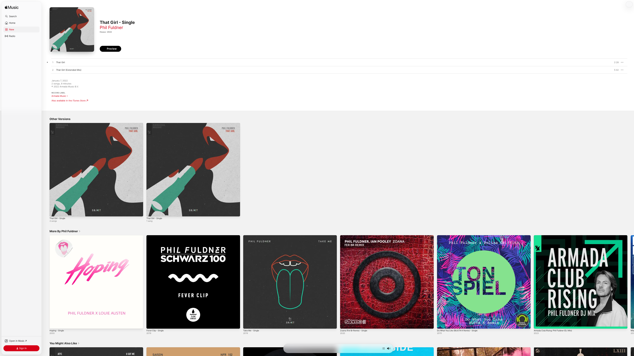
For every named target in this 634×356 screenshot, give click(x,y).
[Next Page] (630, 282)
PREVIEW (615, 62)
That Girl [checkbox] (60, 62)
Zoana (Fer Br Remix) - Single (355, 236)
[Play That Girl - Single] (53, 212)
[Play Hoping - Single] (53, 324)
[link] (65, 231)
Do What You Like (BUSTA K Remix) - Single (459, 236)
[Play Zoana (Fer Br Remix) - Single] (344, 324)
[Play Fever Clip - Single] (150, 324)
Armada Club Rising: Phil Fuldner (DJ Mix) (555, 236)
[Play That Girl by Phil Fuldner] (53, 62)
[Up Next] (384, 348)
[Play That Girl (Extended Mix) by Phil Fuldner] (53, 70)
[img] (11, 7)
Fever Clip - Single (155, 236)
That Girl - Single (58, 124)
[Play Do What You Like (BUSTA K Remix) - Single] (441, 324)
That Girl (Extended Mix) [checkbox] (68, 70)
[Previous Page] (46, 282)
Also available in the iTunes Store (69, 100)
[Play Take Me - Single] (247, 324)
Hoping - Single (58, 236)
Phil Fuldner (111, 27)
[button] (21, 16)
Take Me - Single (252, 236)
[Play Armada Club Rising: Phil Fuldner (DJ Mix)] (537, 324)
